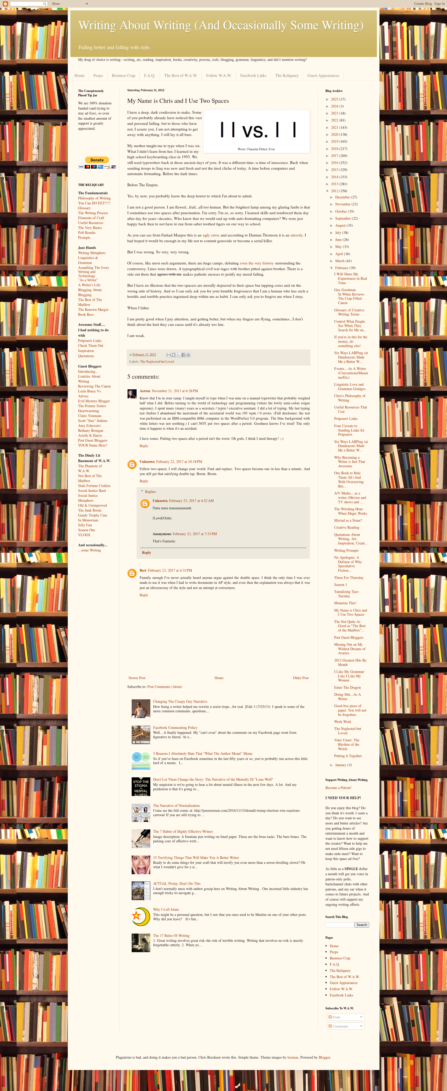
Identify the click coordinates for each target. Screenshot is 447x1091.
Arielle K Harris (90, 435)
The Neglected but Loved (157, 361)
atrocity (297, 235)
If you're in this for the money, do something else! (350, 341)
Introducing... (88, 371)
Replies (150, 491)
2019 (335, 141)
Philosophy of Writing (94, 198)
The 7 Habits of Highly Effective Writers (183, 831)
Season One (86, 529)
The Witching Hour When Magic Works (350, 511)
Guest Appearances (323, 75)
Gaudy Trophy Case (92, 515)
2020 (335, 134)
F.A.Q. (149, 75)
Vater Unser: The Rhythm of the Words (346, 744)
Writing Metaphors (92, 252)
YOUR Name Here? (92, 445)
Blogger (324, 1057)
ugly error (211, 235)
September (343, 218)
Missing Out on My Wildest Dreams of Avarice (350, 649)
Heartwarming (88, 410)
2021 (335, 127)
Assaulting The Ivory (93, 267)
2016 (335, 162)
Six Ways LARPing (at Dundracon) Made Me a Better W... (351, 357)
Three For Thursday (349, 577)
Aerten (145, 390)
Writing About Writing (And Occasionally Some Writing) (221, 24)
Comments (340, 1026)
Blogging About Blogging (90, 292)
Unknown (147, 461)
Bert (143, 570)
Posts (336, 1017)
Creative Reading (346, 527)
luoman (292, 1057)
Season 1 (340, 584)
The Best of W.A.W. (180, 75)
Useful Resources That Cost (350, 409)
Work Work (342, 721)
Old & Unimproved (92, 505)
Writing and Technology (86, 274)
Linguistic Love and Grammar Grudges (349, 386)
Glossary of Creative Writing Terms (349, 312)
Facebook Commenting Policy (175, 727)
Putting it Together (348, 755)
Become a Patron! (338, 787)
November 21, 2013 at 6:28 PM (175, 390)
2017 (335, 155)
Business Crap (123, 75)
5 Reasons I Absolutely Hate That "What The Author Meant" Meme (202, 753)
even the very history (257, 262)
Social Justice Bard (92, 490)
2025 (335, 99)
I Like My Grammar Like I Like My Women (349, 676)
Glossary (84, 207)
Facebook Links (253, 75)
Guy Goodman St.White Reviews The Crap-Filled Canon (349, 296)
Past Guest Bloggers (92, 440)
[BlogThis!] (173, 354)
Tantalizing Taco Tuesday (346, 593)
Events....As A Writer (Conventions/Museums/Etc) (351, 373)
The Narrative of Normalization (176, 805)
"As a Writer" (88, 280)
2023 (335, 113)
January (341, 764)
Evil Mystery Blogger (94, 400)
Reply (144, 445)
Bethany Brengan (90, 430)
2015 (335, 169)
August (341, 225)
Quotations (86, 355)
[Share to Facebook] (183, 354)
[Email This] (168, 354)
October (341, 211)
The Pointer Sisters (92, 405)
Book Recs (86, 314)
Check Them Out (90, 345)
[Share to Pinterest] (188, 354)
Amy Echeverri (89, 425)
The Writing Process (93, 212)
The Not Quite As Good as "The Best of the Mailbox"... (350, 626)
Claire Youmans (89, 415)
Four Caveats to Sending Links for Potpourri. (349, 430)
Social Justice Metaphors (88, 498)
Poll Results (86, 232)
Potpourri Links (89, 340)
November (343, 204)
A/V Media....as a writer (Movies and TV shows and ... (350, 497)
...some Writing (89, 550)
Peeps (98, 75)
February (342, 267)
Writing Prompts (346, 550)
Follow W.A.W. (219, 75)
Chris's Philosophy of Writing (350, 398)
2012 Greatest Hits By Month (350, 662)
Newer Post (137, 677)
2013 (335, 183)
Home (79, 75)
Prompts (84, 237)
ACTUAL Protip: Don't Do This (176, 883)
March (340, 260)
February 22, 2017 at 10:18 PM (179, 461)
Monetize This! (345, 602)
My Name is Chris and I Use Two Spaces (350, 612)
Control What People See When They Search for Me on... (350, 326)
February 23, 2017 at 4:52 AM (191, 500)
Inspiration (86, 350)
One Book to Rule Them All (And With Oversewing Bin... (349, 479)
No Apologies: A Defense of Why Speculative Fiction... (348, 564)
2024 (335, 106)
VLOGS (84, 534)
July (338, 232)
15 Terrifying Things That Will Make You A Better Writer (196, 857)
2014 (335, 176)
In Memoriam (88, 520)
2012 (335, 190)
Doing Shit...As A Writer (347, 696)
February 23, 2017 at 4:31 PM (170, 570)
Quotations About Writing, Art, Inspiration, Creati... (351, 539)
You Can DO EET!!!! (94, 202)
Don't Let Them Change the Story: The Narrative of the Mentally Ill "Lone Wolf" (213, 779)
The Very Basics (90, 227)
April (339, 253)
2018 (335, 148)
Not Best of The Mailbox (90, 478)
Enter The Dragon (347, 687)
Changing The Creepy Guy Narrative (180, 701)
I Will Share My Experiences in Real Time (350, 278)
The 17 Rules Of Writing (171, 935)
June (339, 239)
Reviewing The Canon (94, 386)
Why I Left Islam (166, 909)
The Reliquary (287, 75)
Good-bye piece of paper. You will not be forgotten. (350, 710)
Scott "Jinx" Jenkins (92, 420)
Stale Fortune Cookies (94, 485)
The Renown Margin (93, 309)
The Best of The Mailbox (90, 302)
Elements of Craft (91, 217)
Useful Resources (90, 222)
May (339, 246)
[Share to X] (178, 354)
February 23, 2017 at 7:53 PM (195, 533)
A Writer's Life (89, 284)
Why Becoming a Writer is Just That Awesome (349, 462)
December (343, 197)
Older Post (301, 677)
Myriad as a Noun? (348, 520)
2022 (335, 120)
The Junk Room (89, 510)
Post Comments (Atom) (164, 686)
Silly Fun (85, 524)
